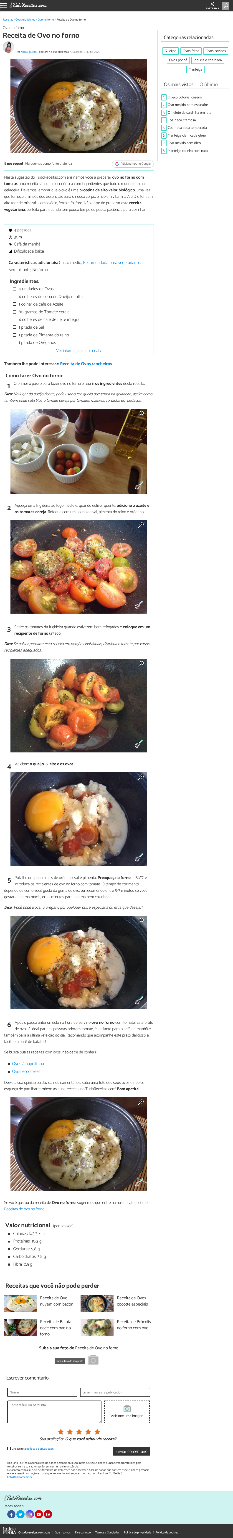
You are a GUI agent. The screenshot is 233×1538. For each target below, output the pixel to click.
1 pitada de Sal (31, 327)
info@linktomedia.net (20, 1477)
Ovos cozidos (216, 51)
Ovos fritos (191, 51)
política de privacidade (39, 1448)
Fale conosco (83, 1532)
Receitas (8, 19)
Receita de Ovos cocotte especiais (132, 1301)
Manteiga (195, 69)
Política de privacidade (137, 1532)
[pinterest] (48, 1514)
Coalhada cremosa (182, 120)
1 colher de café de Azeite (40, 304)
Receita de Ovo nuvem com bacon (56, 1301)
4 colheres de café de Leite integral (49, 319)
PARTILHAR (212, 9)
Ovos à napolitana (28, 1063)
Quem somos (63, 1532)
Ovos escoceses (26, 1071)
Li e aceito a (32, 1449)
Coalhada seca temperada (187, 128)
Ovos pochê (178, 60)
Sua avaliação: (51, 1439)
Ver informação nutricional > (78, 350)
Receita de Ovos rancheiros (86, 363)
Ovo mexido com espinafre (188, 105)
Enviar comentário (131, 1451)
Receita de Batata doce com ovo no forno (55, 1328)
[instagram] (29, 1514)
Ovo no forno (46, 19)
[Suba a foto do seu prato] (93, 1360)
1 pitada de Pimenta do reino (43, 335)
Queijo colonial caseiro (185, 97)
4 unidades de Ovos (36, 289)
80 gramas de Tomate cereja (43, 312)
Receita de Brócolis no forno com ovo (134, 1325)
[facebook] (11, 1514)
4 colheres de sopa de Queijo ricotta (50, 296)
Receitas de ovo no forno (24, 1209)
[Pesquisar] (226, 6)
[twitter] (20, 1514)
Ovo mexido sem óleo (184, 143)
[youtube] (39, 1514)
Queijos (170, 51)
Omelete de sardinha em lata (189, 113)
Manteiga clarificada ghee (187, 135)
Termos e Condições (107, 1532)
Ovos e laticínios (25, 19)
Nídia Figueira (28, 52)
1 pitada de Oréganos (37, 342)
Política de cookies (167, 1532)
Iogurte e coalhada (208, 60)
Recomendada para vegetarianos (112, 262)
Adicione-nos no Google (135, 164)
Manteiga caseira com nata (188, 151)
